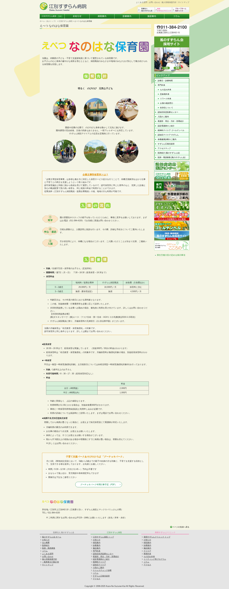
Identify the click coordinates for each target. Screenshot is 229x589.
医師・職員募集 (48, 548)
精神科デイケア (99, 562)
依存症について (166, 108)
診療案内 (126, 16)
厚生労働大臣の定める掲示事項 (171, 255)
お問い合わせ (154, 2)
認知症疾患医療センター (168, 112)
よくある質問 (141, 2)
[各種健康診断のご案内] (171, 200)
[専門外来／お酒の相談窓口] (171, 190)
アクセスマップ (164, 148)
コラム (176, 16)
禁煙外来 (147, 554)
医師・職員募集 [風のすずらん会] (171, 157)
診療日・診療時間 (165, 81)
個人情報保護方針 (169, 2)
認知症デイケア (99, 565)
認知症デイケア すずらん (168, 135)
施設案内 (151, 16)
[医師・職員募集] (171, 71)
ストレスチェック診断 (102, 570)
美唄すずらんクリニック (163, 9)
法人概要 (46, 542)
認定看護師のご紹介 (166, 126)
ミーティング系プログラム (155, 559)
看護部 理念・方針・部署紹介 (171, 121)
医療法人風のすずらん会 (146, 9)
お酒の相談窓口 (166, 103)
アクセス (96, 579)
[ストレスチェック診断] (171, 220)
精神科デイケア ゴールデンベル (171, 130)
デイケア (147, 551)
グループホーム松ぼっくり (180, 9)
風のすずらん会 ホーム (51, 537)
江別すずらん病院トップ (52, 16)
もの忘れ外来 (165, 90)
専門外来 (161, 85)
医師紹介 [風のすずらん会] (169, 153)
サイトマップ (183, 2)
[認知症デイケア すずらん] (171, 210)
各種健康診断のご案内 (167, 139)
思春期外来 (164, 94)
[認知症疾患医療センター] (171, 170)
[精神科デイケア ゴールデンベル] (171, 230)
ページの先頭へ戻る (180, 527)
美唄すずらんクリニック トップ (157, 537)
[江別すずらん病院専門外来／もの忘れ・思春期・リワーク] (171, 180)
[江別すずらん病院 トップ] (63, 10)
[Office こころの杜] (171, 250)
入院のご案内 (163, 117)
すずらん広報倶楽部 (166, 144)
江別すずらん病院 (65, 21)
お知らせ (77, 16)
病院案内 (102, 16)
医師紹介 (46, 545)
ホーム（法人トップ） (48, 21)
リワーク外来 (165, 99)
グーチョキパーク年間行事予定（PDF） (98, 484)
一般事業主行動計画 (50, 562)
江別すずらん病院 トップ (103, 537)
